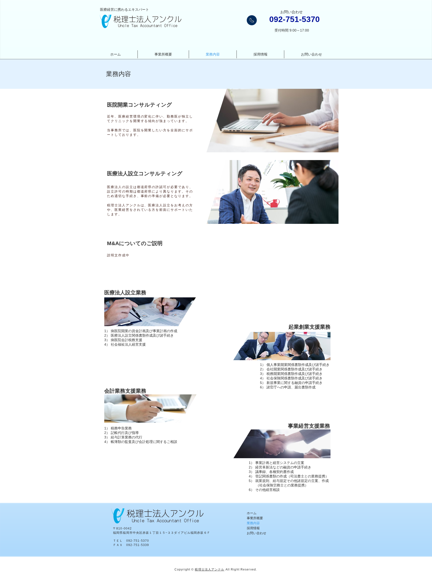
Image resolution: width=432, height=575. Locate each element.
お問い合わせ (256, 533)
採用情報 (253, 528)
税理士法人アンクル (209, 569)
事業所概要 (255, 518)
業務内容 (253, 523)
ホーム (251, 513)
